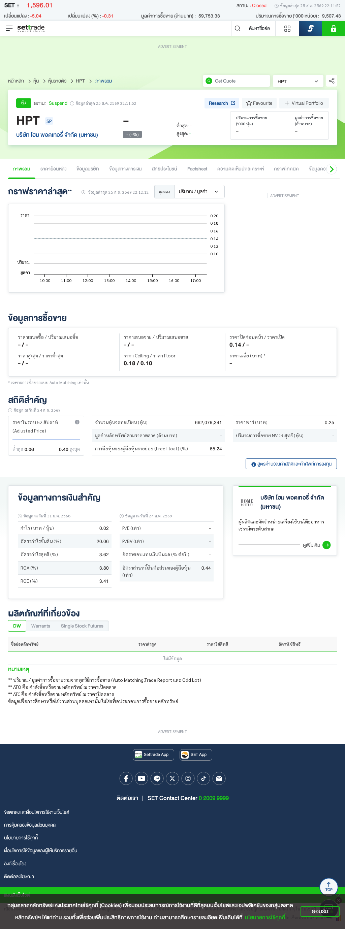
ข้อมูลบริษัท (87, 169)
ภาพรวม (21, 169)
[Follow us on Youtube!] (141, 778)
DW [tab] (17, 626)
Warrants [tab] (40, 626)
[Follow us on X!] (172, 778)
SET (9, 5)
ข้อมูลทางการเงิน (125, 169)
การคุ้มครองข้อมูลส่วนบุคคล (30, 825)
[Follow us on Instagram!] (188, 778)
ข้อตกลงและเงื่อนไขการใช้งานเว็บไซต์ (36, 812)
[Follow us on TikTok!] (203, 778)
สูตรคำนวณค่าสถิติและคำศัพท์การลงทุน (294, 464)
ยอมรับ (320, 911)
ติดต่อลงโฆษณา (19, 876)
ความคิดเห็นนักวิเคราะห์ (240, 169)
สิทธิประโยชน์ (164, 169)
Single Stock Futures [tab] (82, 626)
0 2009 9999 (214, 798)
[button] (331, 169)
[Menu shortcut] (287, 28)
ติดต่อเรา (127, 798)
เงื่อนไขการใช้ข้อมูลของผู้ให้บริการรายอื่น (40, 850)
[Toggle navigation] (9, 28)
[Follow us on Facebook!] (126, 778)
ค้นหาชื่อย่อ (259, 28)
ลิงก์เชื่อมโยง (15, 864)
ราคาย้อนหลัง (53, 169)
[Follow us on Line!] (157, 778)
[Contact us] (219, 778)
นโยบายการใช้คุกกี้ (21, 838)
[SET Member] (333, 28)
